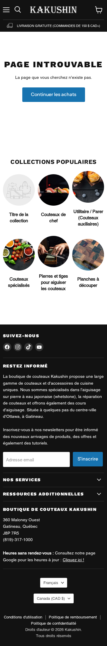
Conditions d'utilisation (23, 617)
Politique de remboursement (73, 617)
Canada (51, 598)
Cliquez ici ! (73, 559)
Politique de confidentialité (53, 623)
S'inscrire (88, 459)
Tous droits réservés (53, 636)
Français (50, 583)
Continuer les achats (53, 94)
